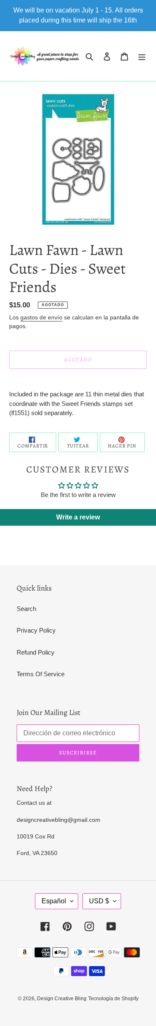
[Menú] (142, 56)
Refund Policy (35, 652)
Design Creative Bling (62, 998)
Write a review (78, 517)
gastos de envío (41, 317)
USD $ (99, 901)
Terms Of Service (40, 673)
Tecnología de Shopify (113, 998)
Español (54, 901)
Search (26, 608)
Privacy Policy (36, 630)
